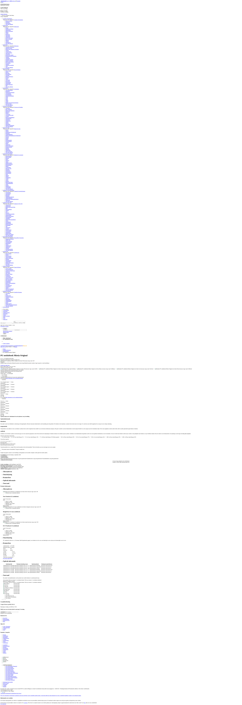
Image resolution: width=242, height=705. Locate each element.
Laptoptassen (8, 276)
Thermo (7, 41)
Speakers (7, 64)
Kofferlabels (8, 282)
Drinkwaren (5, 25)
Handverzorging (9, 241)
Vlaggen (7, 228)
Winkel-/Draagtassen (10, 288)
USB (7, 66)
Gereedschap (8, 193)
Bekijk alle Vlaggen (9, 234)
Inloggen (5, 328)
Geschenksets (8, 93)
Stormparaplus (8, 215)
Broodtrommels (9, 140)
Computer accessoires (10, 47)
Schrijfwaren (5, 251)
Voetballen (8, 218)
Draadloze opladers (9, 59)
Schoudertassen (9, 285)
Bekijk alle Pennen (9, 258)
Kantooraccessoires (9, 296)
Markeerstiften (8, 253)
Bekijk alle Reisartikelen (10, 283)
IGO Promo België (9, 667)
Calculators (8, 293)
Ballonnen (8, 111)
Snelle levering (8, 103)
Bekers (7, 27)
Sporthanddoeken (9, 134)
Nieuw (4, 314)
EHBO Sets (8, 240)
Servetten (7, 75)
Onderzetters (8, 150)
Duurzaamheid (6, 619)
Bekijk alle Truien (9, 182)
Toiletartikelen (8, 245)
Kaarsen (7, 136)
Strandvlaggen (8, 233)
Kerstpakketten (9, 94)
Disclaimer (5, 684)
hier (85, 702)
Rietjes (7, 143)
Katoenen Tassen (9, 274)
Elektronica (5, 44)
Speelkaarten (8, 120)
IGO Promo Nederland (8, 665)
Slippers (7, 175)
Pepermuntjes (8, 82)
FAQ (4, 318)
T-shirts (7, 178)
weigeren (25, 702)
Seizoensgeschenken (10, 95)
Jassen (7, 161)
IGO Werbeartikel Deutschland (12, 673)
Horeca (7, 72)
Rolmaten (7, 195)
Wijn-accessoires (9, 151)
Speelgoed (8, 119)
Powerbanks (8, 63)
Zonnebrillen (8, 187)
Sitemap (4, 686)
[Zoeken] (12, 323)
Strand (7, 220)
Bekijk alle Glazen (9, 38)
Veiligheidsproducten (10, 196)
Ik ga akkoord (3, 703)
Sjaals (7, 174)
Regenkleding (8, 173)
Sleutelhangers (8, 118)
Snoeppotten (8, 83)
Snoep (7, 78)
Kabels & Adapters (9, 60)
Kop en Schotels (9, 39)
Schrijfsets (8, 263)
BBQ (7, 208)
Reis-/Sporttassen (9, 279)
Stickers (7, 123)
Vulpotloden (8, 261)
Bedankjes (8, 91)
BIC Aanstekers (9, 109)
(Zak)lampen (8, 192)
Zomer (7, 101)
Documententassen (9, 269)
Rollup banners (9, 303)
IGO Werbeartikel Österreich (11, 666)
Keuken (7, 137)
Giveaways (8, 114)
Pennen (7, 254)
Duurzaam (5, 311)
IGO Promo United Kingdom (11, 677)
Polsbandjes (8, 170)
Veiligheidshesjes (9, 198)
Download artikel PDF (7, 558)
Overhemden (8, 167)
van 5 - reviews (8, 1)
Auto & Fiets (8, 204)
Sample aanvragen (4, 457)
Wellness (7, 248)
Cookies (4, 685)
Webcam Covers (9, 48)
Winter (7, 100)
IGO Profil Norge (9, 678)
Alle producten (6, 307)
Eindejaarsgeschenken (10, 92)
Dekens (7, 131)
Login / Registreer (6, 626)
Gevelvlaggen (8, 231)
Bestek (7, 139)
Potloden (7, 259)
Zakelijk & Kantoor (7, 291)
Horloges (7, 160)
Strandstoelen (8, 223)
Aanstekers (8, 108)
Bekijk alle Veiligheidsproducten (12, 199)
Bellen (16, 346)
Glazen (7, 33)
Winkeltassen (5, 649)
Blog (4, 317)
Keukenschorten (9, 147)
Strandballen (8, 225)
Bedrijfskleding (9, 156)
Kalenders (8, 22)
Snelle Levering (6, 312)
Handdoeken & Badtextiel (11, 132)
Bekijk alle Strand (9, 224)
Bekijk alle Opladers (10, 61)
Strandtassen (8, 286)
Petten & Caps (8, 168)
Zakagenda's (8, 23)
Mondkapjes (8, 243)
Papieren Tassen (9, 278)
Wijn (6, 85)
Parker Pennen (8, 256)
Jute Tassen (8, 273)
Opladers (7, 57)
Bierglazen (8, 34)
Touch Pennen (8, 257)
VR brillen (8, 53)
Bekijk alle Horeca (9, 76)
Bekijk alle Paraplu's (10, 216)
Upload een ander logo (5, 365)
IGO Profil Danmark (10, 670)
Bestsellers (5, 313)
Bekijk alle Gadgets (9, 55)
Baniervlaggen (8, 229)
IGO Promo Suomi (9, 675)
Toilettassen (8, 246)
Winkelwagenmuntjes (10, 125)
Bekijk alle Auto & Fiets (10, 207)
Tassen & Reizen (6, 266)
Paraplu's (7, 212)
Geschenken (5, 87)
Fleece (7, 159)
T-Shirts (4, 639)
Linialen (7, 298)
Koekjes (7, 77)
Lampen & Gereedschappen (8, 190)
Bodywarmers (8, 157)
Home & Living (6, 127)
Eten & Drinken (6, 68)
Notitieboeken (8, 301)
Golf (6, 211)
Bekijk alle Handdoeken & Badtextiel (13, 135)
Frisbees (7, 210)
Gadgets (7, 50)
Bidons (7, 32)
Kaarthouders (8, 295)
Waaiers (7, 185)
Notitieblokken (8, 300)
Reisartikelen (8, 281)
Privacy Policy (6, 683)
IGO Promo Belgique (10, 668)
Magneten (8, 149)
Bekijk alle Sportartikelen (11, 219)
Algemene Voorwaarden (8, 682)
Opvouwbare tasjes (9, 277)
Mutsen (7, 166)
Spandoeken (8, 232)
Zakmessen (8, 200)
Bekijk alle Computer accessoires (12, 49)
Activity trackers (9, 52)
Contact (4, 628)
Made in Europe (6, 316)
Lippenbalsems (9, 242)
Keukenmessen (9, 141)
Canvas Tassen (8, 268)
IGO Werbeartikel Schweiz (11, 676)
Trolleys (7, 287)
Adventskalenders (9, 90)
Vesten (7, 184)
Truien (7, 179)
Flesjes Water (8, 70)
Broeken (7, 158)
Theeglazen (8, 35)
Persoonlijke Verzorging (8, 236)
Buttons (7, 112)
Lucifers (7, 116)
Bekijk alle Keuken (9, 145)
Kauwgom (8, 81)
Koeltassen (8, 275)
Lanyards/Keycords (9, 115)
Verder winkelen (6, 343)
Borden (7, 130)
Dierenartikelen (9, 209)
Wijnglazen (8, 36)
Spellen (7, 122)
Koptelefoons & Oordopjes (11, 56)
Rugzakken (5, 637)
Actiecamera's (8, 51)
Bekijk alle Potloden (10, 262)
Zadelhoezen (8, 206)
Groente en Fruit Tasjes (10, 270)
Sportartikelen (8, 217)
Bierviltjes (8, 73)
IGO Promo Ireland (9, 674)
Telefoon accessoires (10, 65)
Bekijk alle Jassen (9, 164)
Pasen (7, 99)
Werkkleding (8, 186)
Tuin (6, 226)
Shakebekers (8, 30)
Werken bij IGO (6, 620)
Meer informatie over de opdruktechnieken (14, 378)
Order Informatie (6, 627)
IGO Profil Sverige (9, 669)
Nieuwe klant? (6, 332)
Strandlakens (8, 221)
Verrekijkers (8, 227)
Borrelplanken (8, 74)
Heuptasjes (8, 271)
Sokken (7, 176)
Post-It (7, 302)
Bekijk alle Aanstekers (10, 110)
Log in (5, 333)
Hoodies (7, 181)
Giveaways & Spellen (7, 106)
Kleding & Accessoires (7, 153)
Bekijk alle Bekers (9, 31)
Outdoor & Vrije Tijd (7, 202)
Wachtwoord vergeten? (7, 331)
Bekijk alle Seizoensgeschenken (12, 102)
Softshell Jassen (9, 162)
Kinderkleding (8, 165)
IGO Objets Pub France (10, 672)
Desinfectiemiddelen (10, 238)
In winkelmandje (4, 456)
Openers (7, 142)
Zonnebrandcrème (9, 249)
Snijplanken (8, 144)
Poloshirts (7, 169)
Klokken (7, 148)
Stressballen (8, 124)
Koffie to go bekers (9, 28)
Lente (7, 98)
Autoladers (8, 58)
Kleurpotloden (8, 260)
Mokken (7, 40)
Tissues (7, 244)
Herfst (7, 97)
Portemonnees (8, 172)
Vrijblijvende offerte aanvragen (6, 459)
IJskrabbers (8, 194)
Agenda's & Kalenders (7, 18)
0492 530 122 (3, 346)
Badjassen (8, 133)
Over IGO (5, 618)
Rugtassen (8, 284)
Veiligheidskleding (9, 183)
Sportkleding (8, 177)
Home (4, 349)
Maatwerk (5, 319)
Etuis (7, 294)
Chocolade (8, 80)
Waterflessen (8, 42)
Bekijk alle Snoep (9, 84)
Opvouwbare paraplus (10, 214)
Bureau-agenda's (9, 21)
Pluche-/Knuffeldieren (10, 117)
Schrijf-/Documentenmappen (11, 304)
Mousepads (8, 299)
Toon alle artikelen (9, 24)
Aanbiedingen (6, 310)
